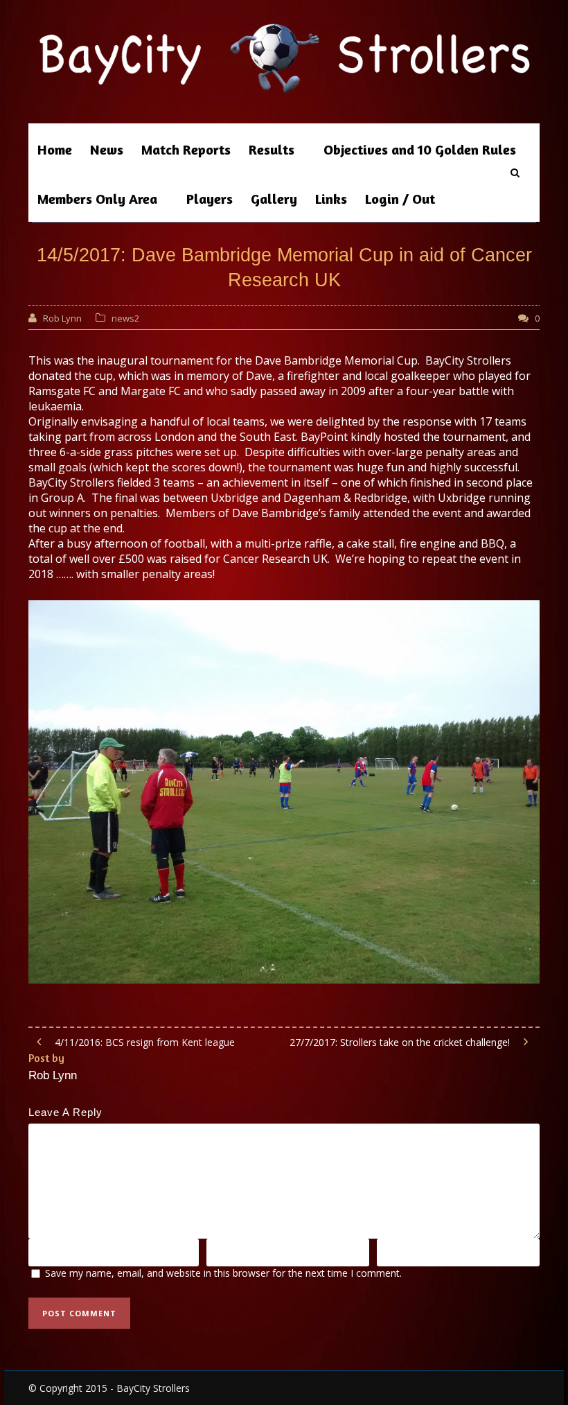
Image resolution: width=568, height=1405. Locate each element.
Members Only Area (97, 198)
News (106, 149)
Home (54, 149)
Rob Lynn (62, 318)
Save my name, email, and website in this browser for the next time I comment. (223, 1273)
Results (271, 149)
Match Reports (186, 149)
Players (209, 198)
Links (331, 198)
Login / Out (400, 198)
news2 (125, 318)
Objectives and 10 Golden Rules (419, 149)
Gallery (274, 198)
